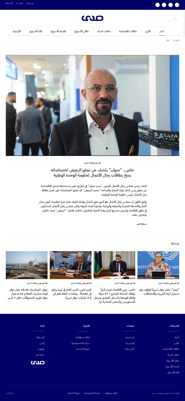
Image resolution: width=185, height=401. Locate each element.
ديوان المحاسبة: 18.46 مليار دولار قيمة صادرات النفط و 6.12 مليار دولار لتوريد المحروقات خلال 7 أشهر (28, 293)
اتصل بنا (19, 3)
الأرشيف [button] (16, 31)
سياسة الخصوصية (81, 343)
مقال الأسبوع (81, 31)
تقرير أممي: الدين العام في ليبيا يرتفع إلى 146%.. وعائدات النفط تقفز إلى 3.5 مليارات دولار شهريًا (71, 293)
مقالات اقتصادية (128, 31)
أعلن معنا (9, 3)
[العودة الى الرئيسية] (92, 18)
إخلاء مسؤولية (83, 337)
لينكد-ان (40, 355)
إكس (41, 343)
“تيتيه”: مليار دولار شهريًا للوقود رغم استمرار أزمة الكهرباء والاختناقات (159, 291)
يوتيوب (40, 349)
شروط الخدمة (83, 349)
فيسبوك (40, 337)
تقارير (148, 31)
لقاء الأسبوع (35, 31)
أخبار (161, 31)
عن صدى (30, 3)
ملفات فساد (104, 31)
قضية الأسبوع (58, 31)
